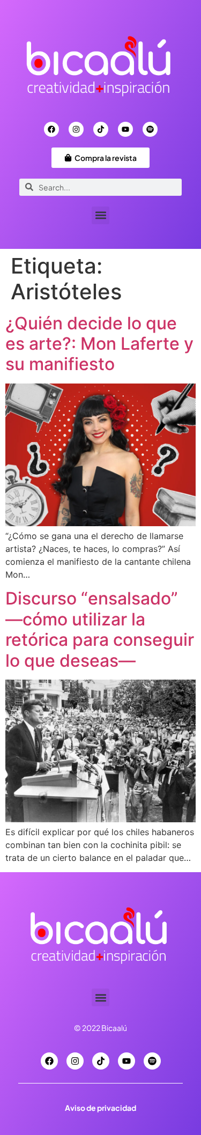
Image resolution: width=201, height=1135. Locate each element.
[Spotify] (150, 129)
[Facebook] (51, 129)
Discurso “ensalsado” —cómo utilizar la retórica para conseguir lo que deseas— (99, 629)
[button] (100, 215)
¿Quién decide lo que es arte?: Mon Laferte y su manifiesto (99, 344)
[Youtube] (125, 129)
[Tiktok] (100, 129)
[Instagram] (76, 129)
